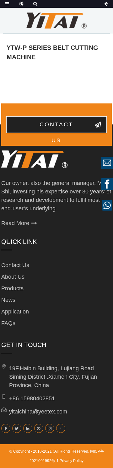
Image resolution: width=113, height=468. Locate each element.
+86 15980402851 (32, 398)
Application (15, 311)
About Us (12, 277)
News (8, 300)
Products (12, 288)
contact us (56, 127)
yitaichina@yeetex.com (38, 411)
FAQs (8, 323)
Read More (15, 223)
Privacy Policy (71, 461)
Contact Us (15, 265)
